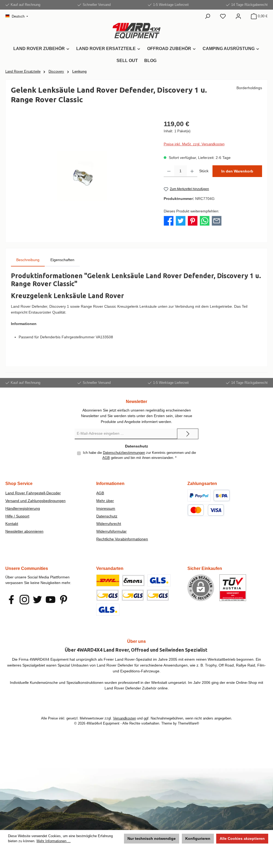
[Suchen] (207, 16)
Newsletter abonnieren (24, 531)
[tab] (28, 260)
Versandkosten (124, 718)
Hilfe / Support (17, 516)
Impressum (105, 508)
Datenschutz (106, 516)
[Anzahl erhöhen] (192, 171)
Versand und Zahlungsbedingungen (35, 501)
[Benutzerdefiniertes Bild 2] (221, 495)
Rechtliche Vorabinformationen (122, 539)
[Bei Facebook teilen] (169, 220)
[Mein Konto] (238, 16)
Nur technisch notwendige (151, 838)
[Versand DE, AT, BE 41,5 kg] (158, 595)
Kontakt (11, 523)
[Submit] (187, 434)
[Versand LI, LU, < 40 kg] (133, 595)
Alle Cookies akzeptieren (242, 838)
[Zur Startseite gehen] (136, 31)
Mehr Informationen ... (54, 841)
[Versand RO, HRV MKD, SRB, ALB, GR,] (107, 610)
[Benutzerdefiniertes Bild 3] (205, 510)
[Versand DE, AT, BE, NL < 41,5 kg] (107, 595)
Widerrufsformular (111, 531)
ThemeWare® (188, 723)
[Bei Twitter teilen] (181, 220)
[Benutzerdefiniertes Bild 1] (199, 495)
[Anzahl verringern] (169, 171)
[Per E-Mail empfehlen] (217, 220)
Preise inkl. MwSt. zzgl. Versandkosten (194, 144)
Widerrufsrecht (108, 523)
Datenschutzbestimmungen (124, 453)
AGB (106, 458)
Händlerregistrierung (22, 508)
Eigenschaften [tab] (62, 260)
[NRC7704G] (82, 176)
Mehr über (105, 501)
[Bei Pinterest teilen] (193, 220)
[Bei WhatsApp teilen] (205, 220)
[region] (82, 176)
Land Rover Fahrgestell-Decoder (33, 493)
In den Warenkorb (237, 171)
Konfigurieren (197, 838)
